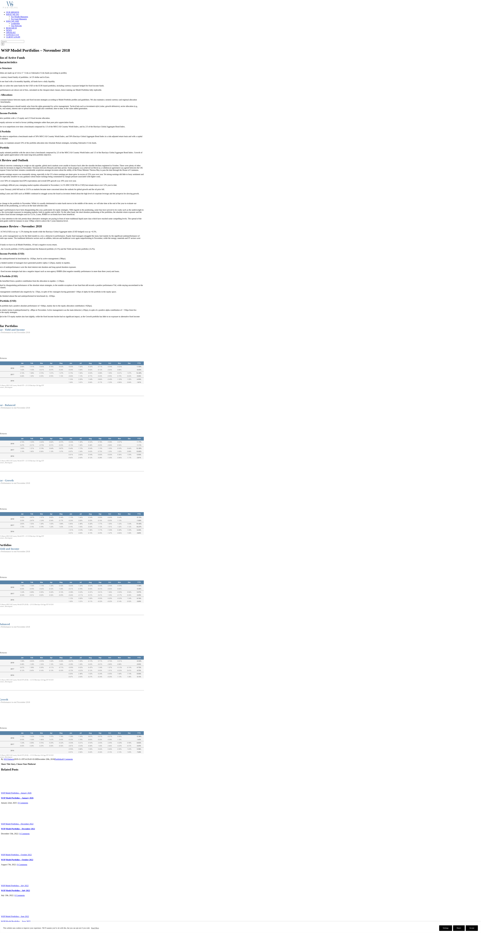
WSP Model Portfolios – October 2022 (16, 855)
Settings (445, 928)
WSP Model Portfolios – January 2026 (16, 793)
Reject (459, 928)
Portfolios (58, 759)
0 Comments (68, 759)
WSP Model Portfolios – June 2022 (15, 916)
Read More (95, 928)
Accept (471, 928)
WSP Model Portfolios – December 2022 (17, 824)
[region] (240, 927)
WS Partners (9, 759)
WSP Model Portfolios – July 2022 (15, 886)
